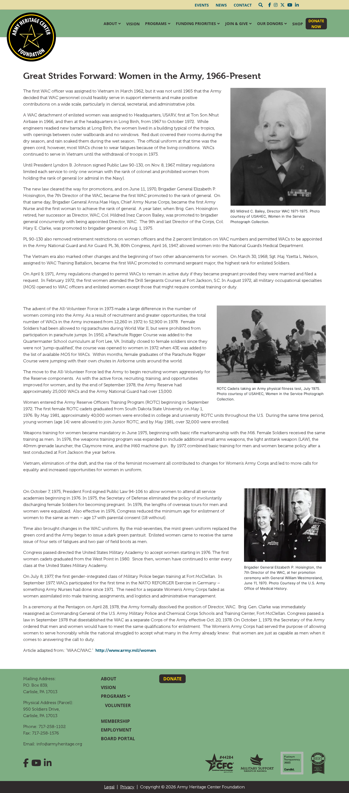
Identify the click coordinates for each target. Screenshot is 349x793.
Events (202, 5)
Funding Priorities (196, 23)
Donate (172, 679)
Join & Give (236, 23)
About (110, 23)
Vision (133, 23)
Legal (109, 787)
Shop (297, 23)
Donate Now (316, 23)
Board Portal (118, 739)
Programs (156, 23)
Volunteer (118, 705)
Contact (243, 5)
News (221, 5)
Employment (116, 730)
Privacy (127, 787)
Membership (115, 721)
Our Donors (270, 23)
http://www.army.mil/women (125, 650)
